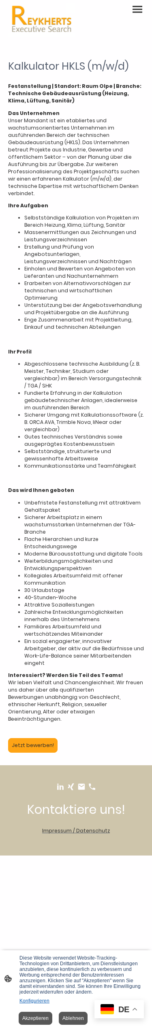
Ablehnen (73, 1018)
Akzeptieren (35, 1018)
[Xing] (71, 786)
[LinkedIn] (60, 786)
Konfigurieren (34, 1001)
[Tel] (92, 786)
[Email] (81, 786)
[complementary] (119, 1010)
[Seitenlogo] (41, 20)
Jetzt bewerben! (33, 745)
